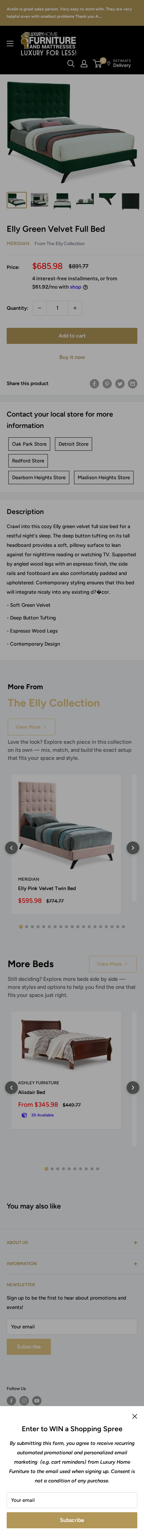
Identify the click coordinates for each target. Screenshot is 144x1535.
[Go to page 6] (49, 926)
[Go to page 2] (26, 926)
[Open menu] (10, 43)
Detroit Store (73, 444)
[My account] (84, 63)
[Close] (134, 1416)
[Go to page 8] (60, 926)
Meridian (18, 243)
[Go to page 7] (55, 926)
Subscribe (72, 1520)
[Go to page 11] (77, 926)
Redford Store (28, 461)
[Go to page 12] (83, 926)
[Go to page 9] (66, 926)
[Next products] (133, 848)
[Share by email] (132, 383)
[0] (97, 64)
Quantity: (17, 308)
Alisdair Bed (31, 1092)
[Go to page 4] (38, 926)
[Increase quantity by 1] (75, 308)
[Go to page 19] (123, 926)
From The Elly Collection (59, 243)
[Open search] (71, 63)
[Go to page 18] (117, 926)
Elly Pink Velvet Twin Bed (47, 888)
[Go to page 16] (106, 926)
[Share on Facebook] (94, 383)
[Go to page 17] (112, 926)
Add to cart (72, 336)
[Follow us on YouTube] (37, 1400)
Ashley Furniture (38, 1082)
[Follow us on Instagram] (24, 1400)
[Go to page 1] (21, 927)
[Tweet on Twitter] (120, 383)
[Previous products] (11, 848)
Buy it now (72, 357)
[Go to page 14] (94, 926)
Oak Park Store (29, 444)
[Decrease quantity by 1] (39, 308)
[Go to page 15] (100, 926)
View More (27, 727)
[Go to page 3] (32, 926)
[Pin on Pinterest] (107, 383)
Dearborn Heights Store (39, 477)
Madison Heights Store (104, 477)
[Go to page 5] (43, 926)
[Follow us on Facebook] (11, 1400)
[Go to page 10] (72, 926)
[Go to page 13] (89, 926)
